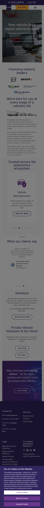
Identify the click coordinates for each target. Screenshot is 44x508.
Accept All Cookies (22, 504)
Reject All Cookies (22, 498)
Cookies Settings (21, 492)
